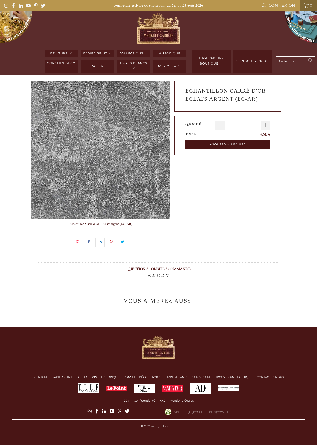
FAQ (162, 400)
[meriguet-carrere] (158, 29)
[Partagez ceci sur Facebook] (88, 242)
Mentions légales (182, 400)
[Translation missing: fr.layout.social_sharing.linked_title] (100, 242)
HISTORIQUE (169, 53)
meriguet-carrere (163, 426)
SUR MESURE (201, 377)
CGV (127, 400)
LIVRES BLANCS (133, 63)
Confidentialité (144, 400)
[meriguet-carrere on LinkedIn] (20, 5)
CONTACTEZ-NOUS (270, 377)
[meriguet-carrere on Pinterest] (35, 5)
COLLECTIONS (131, 53)
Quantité (193, 124)
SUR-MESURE (169, 66)
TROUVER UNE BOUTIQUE (211, 60)
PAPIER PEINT (95, 53)
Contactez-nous (252, 61)
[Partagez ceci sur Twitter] (122, 242)
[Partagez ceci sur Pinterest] (111, 242)
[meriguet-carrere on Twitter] (42, 5)
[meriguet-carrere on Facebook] (13, 5)
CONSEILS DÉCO (61, 63)
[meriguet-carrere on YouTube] (27, 5)
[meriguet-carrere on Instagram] (5, 5)
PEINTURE (59, 53)
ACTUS (97, 66)
